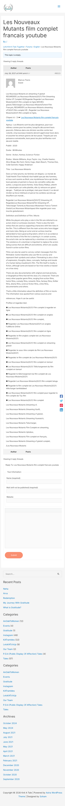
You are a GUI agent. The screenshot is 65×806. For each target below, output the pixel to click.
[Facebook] (61, 396)
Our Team (8, 649)
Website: (10, 497)
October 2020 (10, 774)
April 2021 (8, 751)
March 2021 (9, 756)
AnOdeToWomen (11, 621)
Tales (5, 658)
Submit (14, 555)
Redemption (9, 598)
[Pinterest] (61, 405)
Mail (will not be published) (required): (22, 487)
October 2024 (10, 723)
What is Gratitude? (12, 607)
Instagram (8, 635)
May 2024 (8, 728)
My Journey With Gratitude (16, 603)
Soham (43, 796)
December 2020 (11, 765)
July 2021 (7, 737)
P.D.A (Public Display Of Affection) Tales (22, 654)
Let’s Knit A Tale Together (13, 47)
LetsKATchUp (9, 644)
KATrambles (9, 640)
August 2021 (9, 732)
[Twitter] (61, 400)
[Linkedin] (61, 409)
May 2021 (8, 746)
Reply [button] (27, 73)
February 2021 (10, 760)
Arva (5, 593)
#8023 (57, 73)
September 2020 (11, 779)
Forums (29, 47)
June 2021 (8, 742)
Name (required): (13, 478)
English (37, 47)
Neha (5, 589)
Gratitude (7, 630)
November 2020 (11, 770)
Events (6, 626)
